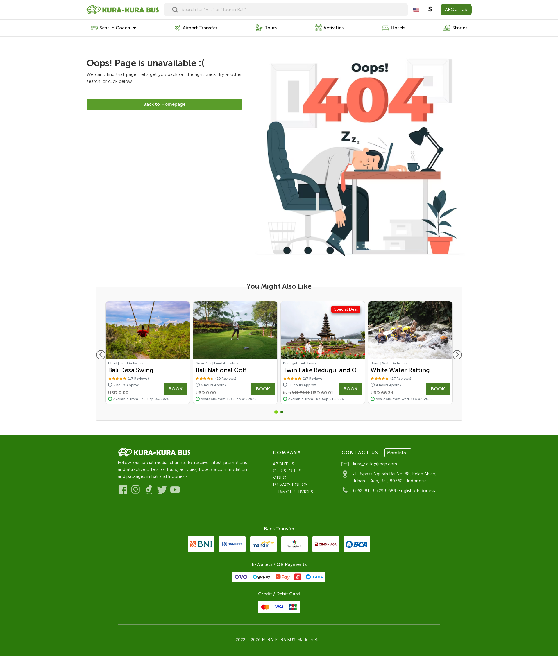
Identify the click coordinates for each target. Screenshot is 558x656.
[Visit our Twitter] (162, 490)
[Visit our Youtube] (175, 490)
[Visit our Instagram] (136, 490)
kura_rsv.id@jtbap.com (375, 464)
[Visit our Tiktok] (149, 490)
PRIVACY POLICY (290, 484)
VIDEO (280, 478)
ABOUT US (456, 9)
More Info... (398, 452)
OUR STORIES (287, 471)
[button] (276, 412)
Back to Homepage (164, 104)
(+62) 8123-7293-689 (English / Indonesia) (395, 490)
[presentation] (100, 354)
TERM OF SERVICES (293, 491)
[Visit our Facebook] (123, 490)
